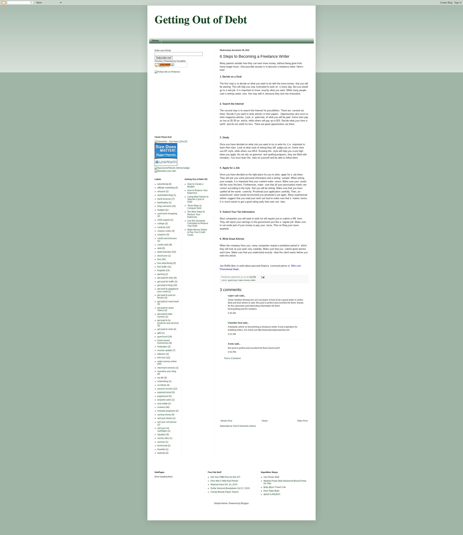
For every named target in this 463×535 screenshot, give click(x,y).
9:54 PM (232, 352)
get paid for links (165, 278)
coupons (161, 234)
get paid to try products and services (168, 321)
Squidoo (161, 434)
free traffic (162, 267)
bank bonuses (164, 199)
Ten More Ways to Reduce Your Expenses (196, 214)
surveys (161, 442)
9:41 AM (232, 334)
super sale (233, 295)
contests (161, 227)
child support (163, 220)
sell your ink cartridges (163, 429)
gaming (161, 274)
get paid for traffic (165, 281)
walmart (161, 453)
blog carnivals (164, 206)
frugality (161, 270)
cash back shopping (167, 213)
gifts (159, 333)
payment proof (164, 392)
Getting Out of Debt (201, 19)
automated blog (165, 195)
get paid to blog (165, 285)
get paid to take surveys (164, 315)
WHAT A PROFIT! (272, 494)
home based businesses (163, 341)
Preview (159, 61)
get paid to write (165, 329)
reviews (161, 407)
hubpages (162, 346)
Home (155, 40)
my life (160, 377)
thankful (161, 449)
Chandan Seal (235, 323)
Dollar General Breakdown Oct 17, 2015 (230, 488)
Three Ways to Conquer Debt (194, 206)
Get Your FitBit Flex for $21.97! (225, 477)
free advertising (165, 263)
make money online (246, 280)
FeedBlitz (181, 61)
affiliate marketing (166, 187)
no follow (161, 385)
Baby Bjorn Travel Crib (275, 487)
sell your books (164, 418)
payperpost (162, 396)
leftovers (161, 354)
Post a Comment (232, 358)
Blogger (245, 503)
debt (159, 248)
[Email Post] (262, 277)
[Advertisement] (264, 389)
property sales (164, 400)
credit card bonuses (167, 238)
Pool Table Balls (271, 491)
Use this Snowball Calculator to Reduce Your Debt (197, 223)
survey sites (163, 438)
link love (161, 357)
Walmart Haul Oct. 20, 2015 (224, 484)
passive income (165, 388)
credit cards (163, 244)
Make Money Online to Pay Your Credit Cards (197, 232)
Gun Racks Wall (271, 477)
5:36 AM (232, 313)
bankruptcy (162, 202)
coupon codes (164, 231)
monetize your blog (166, 371)
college (161, 223)
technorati (162, 445)
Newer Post (226, 421)
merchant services (166, 368)
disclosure (162, 255)
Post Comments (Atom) (244, 426)
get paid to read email (168, 301)
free (159, 259)
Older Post (302, 421)
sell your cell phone (167, 422)
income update (164, 350)
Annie (231, 344)
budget (160, 210)
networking (162, 381)
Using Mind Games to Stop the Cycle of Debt (198, 199)
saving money (164, 414)
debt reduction (164, 252)
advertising (162, 184)
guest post (232, 280)
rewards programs (166, 411)
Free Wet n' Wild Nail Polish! (224, 481)
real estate (162, 403)
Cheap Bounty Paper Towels (225, 492)
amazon (161, 191)
